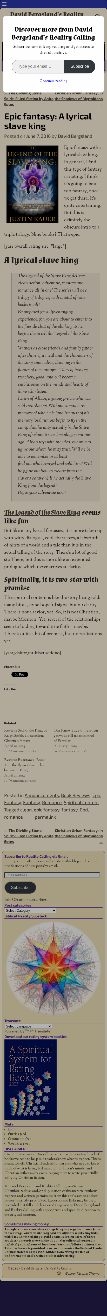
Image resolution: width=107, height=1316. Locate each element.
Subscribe (79, 66)
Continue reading (53, 81)
